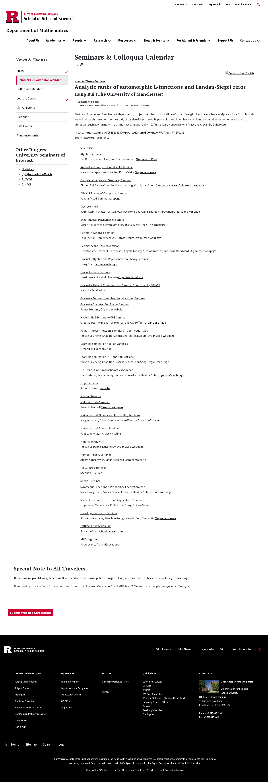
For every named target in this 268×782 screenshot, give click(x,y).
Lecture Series (26, 98)
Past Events (24, 126)
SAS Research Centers (71, 694)
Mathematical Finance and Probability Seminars (110, 415)
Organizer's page (145, 172)
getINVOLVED (21, 720)
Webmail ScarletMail (175, 698)
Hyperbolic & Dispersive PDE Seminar (103, 317)
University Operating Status (115, 681)
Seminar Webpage (160, 492)
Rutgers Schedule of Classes (28, 707)
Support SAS (66, 707)
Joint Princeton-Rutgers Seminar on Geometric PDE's (114, 330)
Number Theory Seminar (90, 81)
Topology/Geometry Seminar (98, 513)
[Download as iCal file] (240, 73)
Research (100, 40)
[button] (66, 70)
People (77, 40)
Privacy (105, 691)
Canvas (146, 706)
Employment (149, 714)
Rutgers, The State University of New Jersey (125, 770)
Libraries (147, 685)
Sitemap (31, 744)
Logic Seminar (89, 383)
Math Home (11, 744)
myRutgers (20, 694)
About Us (33, 40)
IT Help (164, 702)
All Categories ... (90, 539)
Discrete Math (89, 206)
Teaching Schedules (152, 710)
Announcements (27, 135)
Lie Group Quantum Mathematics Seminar (106, 370)
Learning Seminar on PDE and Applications (107, 357)
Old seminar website (191, 185)
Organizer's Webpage (161, 335)
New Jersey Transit (170, 578)
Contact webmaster (174, 770)
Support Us (225, 40)
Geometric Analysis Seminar (97, 232)
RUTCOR (27, 179)
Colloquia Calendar (29, 89)
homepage (158, 224)
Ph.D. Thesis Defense (93, 468)
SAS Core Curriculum (153, 694)
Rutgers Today (22, 688)
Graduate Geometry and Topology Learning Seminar (112, 298)
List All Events (26, 108)
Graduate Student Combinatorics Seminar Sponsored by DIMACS (120, 285)
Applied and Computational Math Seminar (106, 167)
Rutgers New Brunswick (26, 681)
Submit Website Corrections (30, 613)
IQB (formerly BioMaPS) (37, 174)
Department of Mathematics (37, 30)
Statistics (28, 169)
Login (62, 744)
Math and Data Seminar (95, 402)
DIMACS (26, 184)
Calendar (22, 117)
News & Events (154, 40)
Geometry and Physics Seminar (99, 246)
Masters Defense (90, 396)
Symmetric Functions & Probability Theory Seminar (112, 487)
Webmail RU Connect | (154, 698)
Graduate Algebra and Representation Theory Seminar (114, 259)
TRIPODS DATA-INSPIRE (95, 526)
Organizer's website (130, 277)
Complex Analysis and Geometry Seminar (105, 180)
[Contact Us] (258, 40)
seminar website (135, 460)
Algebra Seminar (90, 154)
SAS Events (181, 4)
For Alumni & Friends (191, 40)
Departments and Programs (74, 688)
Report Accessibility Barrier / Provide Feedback (174, 763)
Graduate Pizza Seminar (95, 272)
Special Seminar (90, 481)
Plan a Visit (20, 726)
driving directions (50, 578)
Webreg (146, 689)
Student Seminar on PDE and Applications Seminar (111, 500)
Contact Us (248, 40)
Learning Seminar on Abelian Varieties (104, 343)
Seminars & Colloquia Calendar (39, 80)
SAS (228, 4)
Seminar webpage (109, 198)
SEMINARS (87, 148)
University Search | (151, 702)
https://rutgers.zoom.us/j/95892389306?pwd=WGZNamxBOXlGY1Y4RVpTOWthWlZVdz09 (130, 132)
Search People (242, 4)
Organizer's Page (146, 159)
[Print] (81, 65)
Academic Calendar (24, 701)
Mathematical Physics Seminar (99, 428)
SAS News (197, 4)
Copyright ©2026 (94, 770)
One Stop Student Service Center (30, 713)
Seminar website (166, 185)
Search (47, 744)
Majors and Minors (70, 681)
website (105, 388)
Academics (53, 40)
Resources (125, 40)
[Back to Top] (260, 773)
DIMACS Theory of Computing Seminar (104, 193)
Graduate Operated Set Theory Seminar (104, 304)
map (31, 578)
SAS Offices (66, 701)
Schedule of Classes (152, 681)
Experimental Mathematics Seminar (103, 219)
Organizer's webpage (186, 211)
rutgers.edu (214, 4)
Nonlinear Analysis (92, 441)
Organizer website (111, 309)
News (20, 71)
